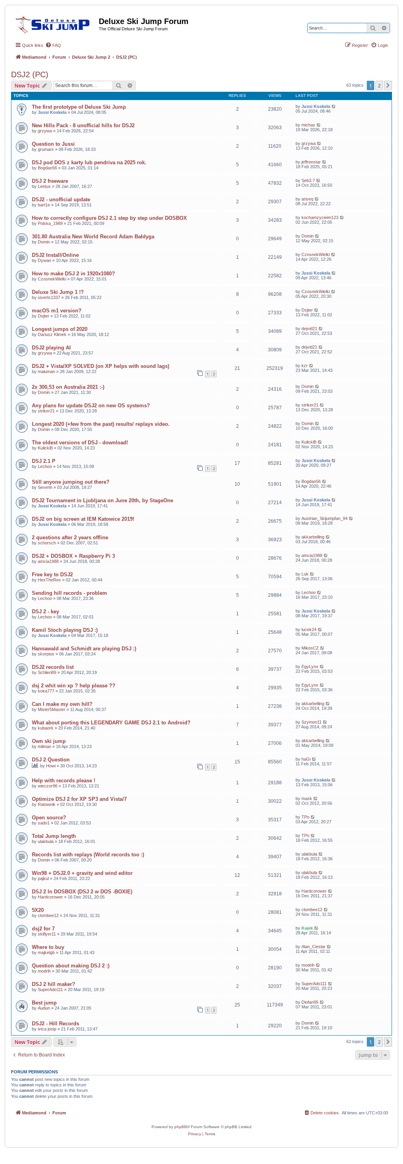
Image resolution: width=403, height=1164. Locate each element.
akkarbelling (312, 537)
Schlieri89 (47, 672)
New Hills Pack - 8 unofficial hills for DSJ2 (83, 125)
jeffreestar (311, 162)
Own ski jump (49, 741)
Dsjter (43, 316)
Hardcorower (50, 897)
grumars (46, 149)
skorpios (46, 654)
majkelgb (46, 952)
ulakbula (46, 841)
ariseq (307, 199)
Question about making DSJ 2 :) (70, 966)
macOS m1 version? (56, 311)
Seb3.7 (308, 180)
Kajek (307, 928)
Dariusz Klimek (52, 334)
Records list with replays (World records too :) (88, 855)
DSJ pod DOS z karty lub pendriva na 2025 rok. (89, 162)
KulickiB (45, 448)
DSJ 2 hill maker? (53, 984)
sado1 (44, 823)
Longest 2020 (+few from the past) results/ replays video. (101, 424)
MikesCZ (310, 648)
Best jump (44, 1003)
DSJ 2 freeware (50, 181)
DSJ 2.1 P (43, 461)
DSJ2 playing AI (51, 348)
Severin (45, 487)
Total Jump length (54, 836)
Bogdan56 (47, 167)
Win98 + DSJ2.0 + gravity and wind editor (82, 873)
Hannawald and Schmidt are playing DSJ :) (84, 649)
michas (308, 125)
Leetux (44, 186)
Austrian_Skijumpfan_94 (324, 518)
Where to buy (48, 947)
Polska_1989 (50, 223)
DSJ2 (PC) (29, 74)
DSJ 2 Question (51, 760)
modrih (44, 971)
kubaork (46, 728)
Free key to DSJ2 (52, 574)
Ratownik (46, 804)
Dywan (44, 260)
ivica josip (47, 1029)
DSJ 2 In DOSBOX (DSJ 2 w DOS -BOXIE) (82, 892)
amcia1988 (48, 561)
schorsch (47, 542)
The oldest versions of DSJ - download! (80, 443)
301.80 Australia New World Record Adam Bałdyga (93, 236)
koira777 (46, 691)
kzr (304, 365)
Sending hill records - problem (69, 593)
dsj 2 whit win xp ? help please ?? (73, 686)
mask (306, 798)
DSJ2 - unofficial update (61, 199)
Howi (50, 765)
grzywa (45, 130)
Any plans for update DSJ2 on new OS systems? (91, 405)
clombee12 (48, 915)
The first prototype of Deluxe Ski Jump (79, 107)
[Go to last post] (333, 106)
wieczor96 (47, 785)
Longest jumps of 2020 (59, 329)
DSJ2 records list (53, 667)
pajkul (43, 878)
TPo (305, 817)
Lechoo (45, 466)
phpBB (180, 1127)
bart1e (44, 204)
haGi (306, 759)
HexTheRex (49, 579)
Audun (44, 1008)
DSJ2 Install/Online (55, 255)
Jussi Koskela (52, 112)
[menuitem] (53, 45)
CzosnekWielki (315, 254)
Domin (44, 241)
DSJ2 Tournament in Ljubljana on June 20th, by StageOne (102, 500)
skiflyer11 (47, 934)
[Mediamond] (55, 23)
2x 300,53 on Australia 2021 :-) (68, 387)
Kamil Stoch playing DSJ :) (65, 630)
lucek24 (308, 629)
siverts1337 (49, 297)
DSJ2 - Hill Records (55, 1024)
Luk (305, 574)
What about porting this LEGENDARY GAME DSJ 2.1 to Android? (111, 723)
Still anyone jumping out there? (70, 482)
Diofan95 (309, 1002)
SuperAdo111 (50, 989)
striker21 (46, 410)
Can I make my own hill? (62, 704)
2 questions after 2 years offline (70, 537)
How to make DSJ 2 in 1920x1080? (73, 274)
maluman (46, 371)
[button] (388, 85)
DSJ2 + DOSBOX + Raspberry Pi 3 (73, 556)
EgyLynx (309, 666)
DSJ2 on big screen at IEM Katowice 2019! (83, 519)
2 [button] (379, 85)
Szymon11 (311, 722)
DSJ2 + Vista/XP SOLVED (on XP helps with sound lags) (100, 366)
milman (44, 746)
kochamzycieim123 (319, 217)
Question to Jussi (53, 144)
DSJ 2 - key (45, 611)
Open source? (49, 818)
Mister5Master (51, 709)
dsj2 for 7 (43, 929)
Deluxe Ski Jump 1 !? (58, 292)
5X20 (38, 910)
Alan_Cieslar (313, 946)
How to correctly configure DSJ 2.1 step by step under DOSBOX (109, 218)
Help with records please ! (63, 780)
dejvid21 (309, 328)
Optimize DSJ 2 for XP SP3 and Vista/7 (79, 799)
